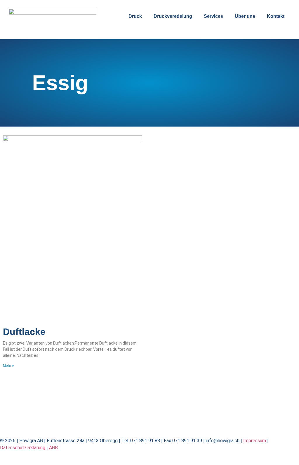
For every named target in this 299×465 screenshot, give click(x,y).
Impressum (254, 440)
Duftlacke (24, 331)
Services (213, 16)
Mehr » (8, 366)
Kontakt (275, 16)
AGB (53, 447)
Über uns (245, 16)
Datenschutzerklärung (22, 447)
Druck (135, 16)
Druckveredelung (173, 16)
